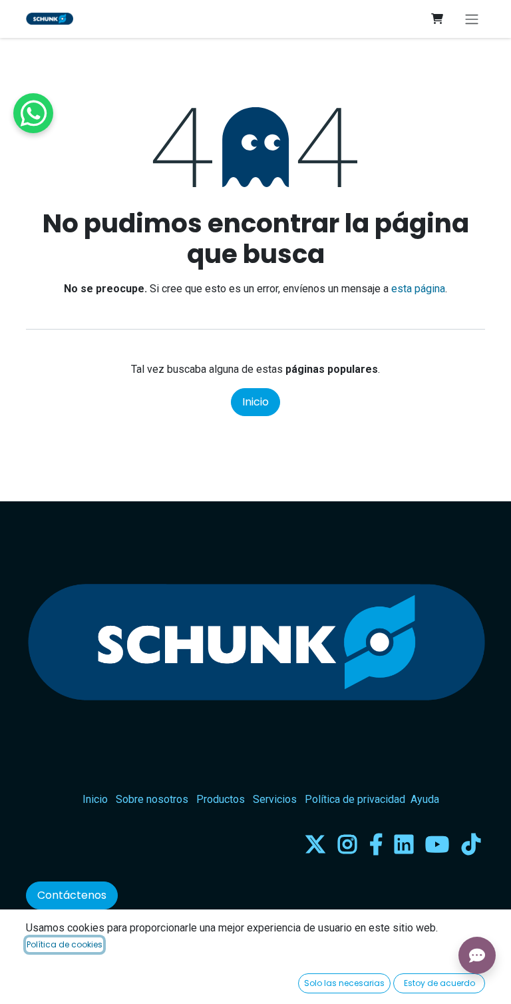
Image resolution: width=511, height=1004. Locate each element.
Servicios (275, 799)
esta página (418, 288)
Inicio (255, 401)
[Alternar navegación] (471, 19)
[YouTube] (437, 844)
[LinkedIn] (404, 844)
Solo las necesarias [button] (344, 983)
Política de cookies (64, 944)
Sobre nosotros (152, 799)
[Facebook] (376, 844)
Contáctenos (71, 895)
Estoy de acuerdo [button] (439, 983)
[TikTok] (471, 844)
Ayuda (425, 799)
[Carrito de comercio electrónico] (437, 18)
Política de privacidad (355, 799)
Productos (220, 799)
